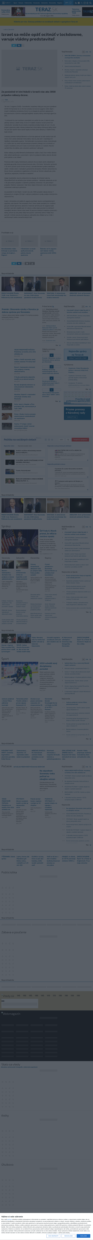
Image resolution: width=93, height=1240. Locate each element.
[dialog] (46, 1226)
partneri (9, 1219)
